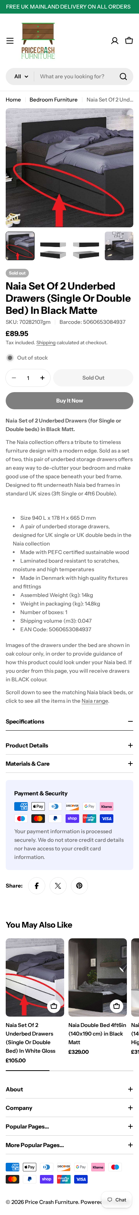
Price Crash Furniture (51, 1202)
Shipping (46, 342)
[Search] (123, 76)
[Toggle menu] (10, 40)
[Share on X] (58, 885)
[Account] (114, 40)
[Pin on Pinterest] (79, 885)
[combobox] (69, 76)
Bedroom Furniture (54, 99)
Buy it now (69, 400)
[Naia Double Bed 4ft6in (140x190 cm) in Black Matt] (97, 977)
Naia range (95, 700)
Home (13, 99)
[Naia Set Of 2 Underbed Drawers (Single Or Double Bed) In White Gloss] (35, 977)
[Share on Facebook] (36, 885)
